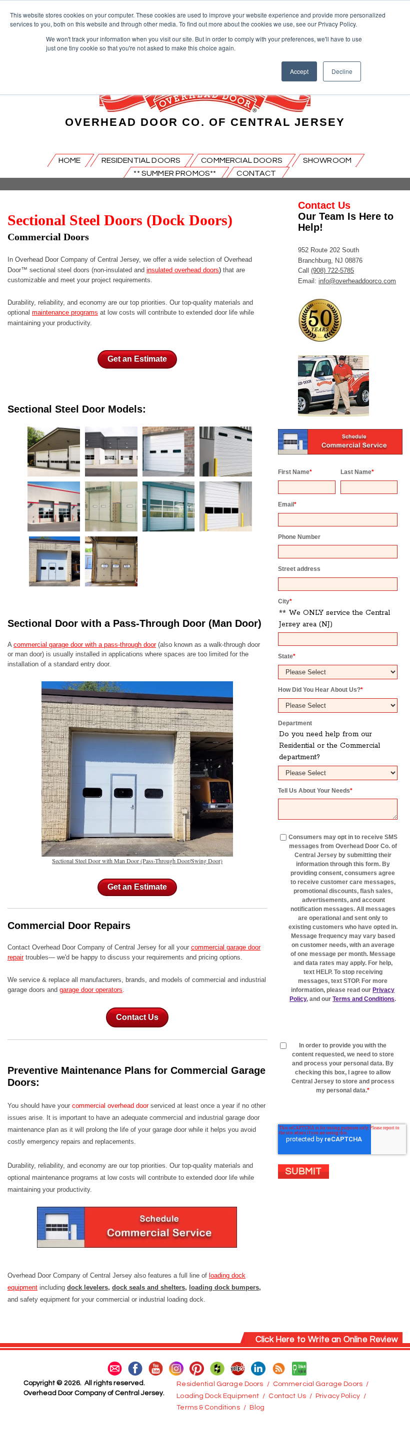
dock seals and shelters (148, 1287)
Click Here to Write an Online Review (327, 1339)
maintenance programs (65, 312)
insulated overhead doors (182, 270)
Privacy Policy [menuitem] (338, 1396)
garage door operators (91, 989)
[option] (137, 509)
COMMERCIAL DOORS (241, 160)
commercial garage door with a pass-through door (85, 644)
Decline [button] (342, 71)
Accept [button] (299, 71)
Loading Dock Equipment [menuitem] (217, 1396)
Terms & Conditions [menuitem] (208, 1407)
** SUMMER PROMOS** (175, 173)
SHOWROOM (327, 160)
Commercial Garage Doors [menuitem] (317, 1384)
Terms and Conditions (363, 998)
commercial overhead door (110, 1105)
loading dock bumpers (224, 1287)
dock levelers (87, 1287)
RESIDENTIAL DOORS (141, 160)
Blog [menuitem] (257, 1407)
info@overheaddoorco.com (357, 281)
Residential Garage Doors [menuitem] (219, 1384)
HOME (69, 160)
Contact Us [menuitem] (287, 1396)
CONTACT (256, 173)
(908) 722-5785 (332, 270)
